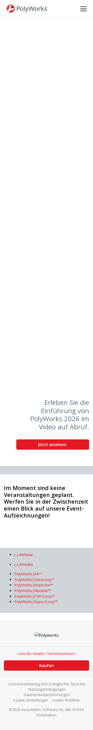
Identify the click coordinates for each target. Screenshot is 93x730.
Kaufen (46, 665)
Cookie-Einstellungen (30, 700)
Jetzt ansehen (52, 444)
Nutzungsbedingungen (46, 689)
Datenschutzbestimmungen (47, 694)
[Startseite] (27, 8)
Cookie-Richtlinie (66, 700)
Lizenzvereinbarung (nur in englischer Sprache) (46, 683)
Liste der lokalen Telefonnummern (46, 653)
